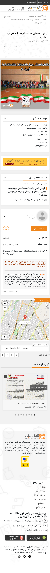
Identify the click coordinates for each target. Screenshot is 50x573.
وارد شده (23, 199)
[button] (25, 119)
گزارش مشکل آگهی (9, 291)
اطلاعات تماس (39, 228)
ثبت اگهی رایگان (13, 10)
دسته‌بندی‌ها (23, 10)
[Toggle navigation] (4, 10)
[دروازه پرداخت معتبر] (25, 461)
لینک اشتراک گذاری (39, 345)
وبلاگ (43, 487)
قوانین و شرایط (39, 499)
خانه (44, 16)
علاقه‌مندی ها (31, 2)
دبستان (37, 19)
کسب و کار (38, 16)
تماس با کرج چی (39, 507)
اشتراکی (32, 40)
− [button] (5, 307)
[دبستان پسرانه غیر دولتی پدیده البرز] (25, 387)
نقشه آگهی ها (40, 491)
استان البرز (41, 40)
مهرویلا (33, 387)
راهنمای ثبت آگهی (38, 495)
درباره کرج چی (40, 503)
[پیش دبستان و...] (25, 317)
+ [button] (5, 303)
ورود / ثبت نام (42, 2)
